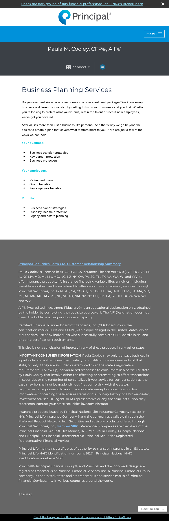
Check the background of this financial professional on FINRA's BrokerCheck (82, 4)
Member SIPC (67, 426)
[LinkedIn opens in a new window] (102, 68)
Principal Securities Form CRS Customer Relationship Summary (69, 264)
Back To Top (150, 508)
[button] (154, 34)
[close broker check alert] (163, 4)
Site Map (25, 494)
